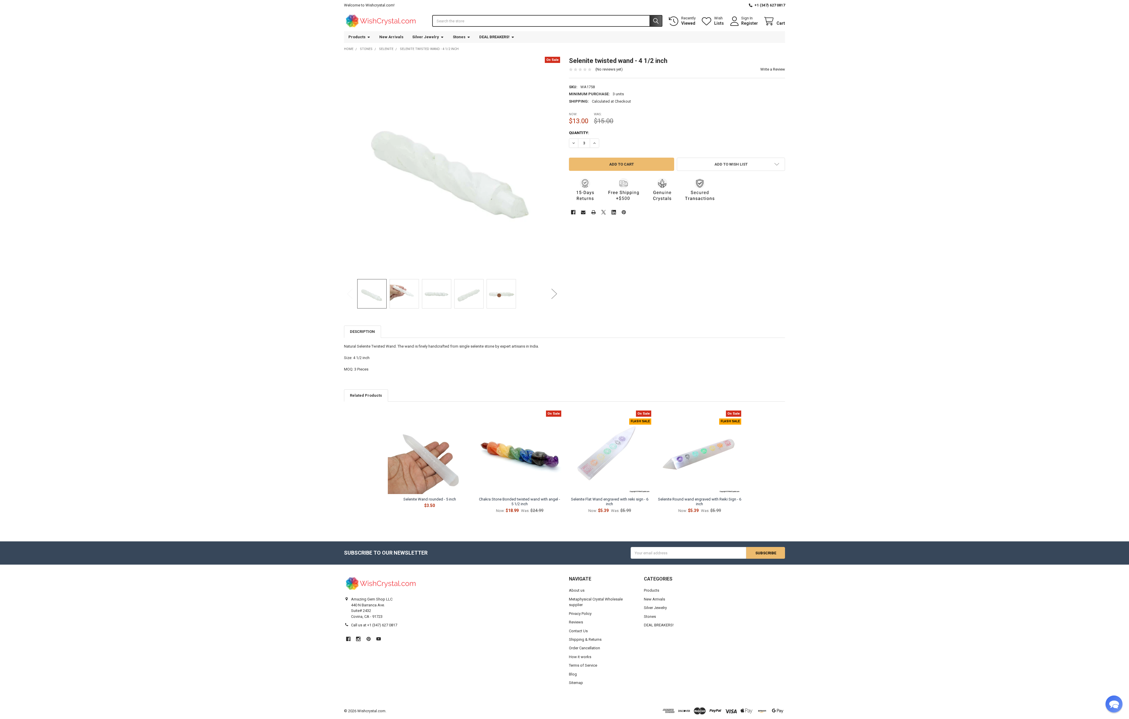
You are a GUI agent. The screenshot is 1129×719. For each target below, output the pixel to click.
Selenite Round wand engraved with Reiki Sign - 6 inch (699, 501)
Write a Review (772, 69)
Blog (573, 674)
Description (362, 331)
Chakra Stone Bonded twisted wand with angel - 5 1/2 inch (519, 501)
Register (749, 23)
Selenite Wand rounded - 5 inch (429, 499)
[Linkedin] (613, 212)
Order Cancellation (584, 648)
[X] (603, 212)
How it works (580, 657)
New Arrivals (391, 37)
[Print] (593, 212)
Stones (459, 37)
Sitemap (576, 682)
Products (356, 37)
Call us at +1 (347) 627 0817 (374, 625)
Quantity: (579, 133)
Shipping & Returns (585, 639)
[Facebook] (573, 212)
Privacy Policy (580, 613)
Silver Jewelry (425, 37)
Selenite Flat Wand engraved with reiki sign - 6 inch (609, 501)
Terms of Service (583, 665)
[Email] (583, 212)
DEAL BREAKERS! (494, 37)
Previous (350, 294)
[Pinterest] (623, 212)
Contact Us (578, 631)
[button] (731, 164)
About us (576, 590)
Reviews (576, 622)
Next (554, 294)
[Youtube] (378, 639)
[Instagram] (358, 639)
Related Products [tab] (366, 395)
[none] (452, 165)
